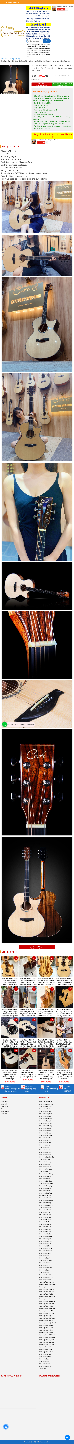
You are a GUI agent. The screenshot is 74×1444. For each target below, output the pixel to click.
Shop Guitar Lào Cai (44, 1140)
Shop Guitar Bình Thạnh (45, 1162)
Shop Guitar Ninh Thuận (45, 1268)
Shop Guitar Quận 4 (44, 1359)
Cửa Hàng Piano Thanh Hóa (47, 1301)
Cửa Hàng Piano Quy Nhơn (46, 1340)
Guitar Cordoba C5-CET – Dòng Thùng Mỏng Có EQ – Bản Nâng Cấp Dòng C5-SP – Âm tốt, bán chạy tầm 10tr (28, 1013)
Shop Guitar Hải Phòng (45, 1118)
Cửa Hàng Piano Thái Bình (46, 1342)
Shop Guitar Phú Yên (45, 1215)
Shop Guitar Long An (45, 1239)
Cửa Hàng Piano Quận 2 (46, 1330)
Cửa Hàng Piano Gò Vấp (46, 1328)
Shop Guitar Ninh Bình (45, 1130)
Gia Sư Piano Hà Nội (45, 1195)
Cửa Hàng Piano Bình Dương (47, 1308)
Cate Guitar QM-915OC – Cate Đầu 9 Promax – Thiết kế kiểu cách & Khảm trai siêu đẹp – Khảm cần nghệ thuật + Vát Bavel (28, 1044)
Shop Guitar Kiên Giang (45, 1234)
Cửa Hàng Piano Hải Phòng (46, 1313)
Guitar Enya (4, 1114)
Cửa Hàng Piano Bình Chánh (47, 1335)
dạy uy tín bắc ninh (39, 52)
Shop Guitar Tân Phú (45, 1207)
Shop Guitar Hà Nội (44, 1109)
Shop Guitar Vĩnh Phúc (45, 1251)
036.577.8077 (67, 1091)
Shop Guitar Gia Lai (44, 1222)
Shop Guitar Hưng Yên (45, 1123)
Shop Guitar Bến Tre (44, 1265)
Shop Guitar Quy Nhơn (45, 1248)
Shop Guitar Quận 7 (44, 1147)
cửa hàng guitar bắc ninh (38, 47)
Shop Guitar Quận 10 (45, 1275)
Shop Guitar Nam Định (45, 1135)
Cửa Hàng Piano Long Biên (46, 1292)
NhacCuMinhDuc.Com (43, 1442)
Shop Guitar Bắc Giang (45, 1106)
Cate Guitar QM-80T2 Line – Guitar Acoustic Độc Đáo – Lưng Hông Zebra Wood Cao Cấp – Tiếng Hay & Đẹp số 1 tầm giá (10, 1075)
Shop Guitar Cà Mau (44, 1191)
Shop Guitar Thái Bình (45, 1138)
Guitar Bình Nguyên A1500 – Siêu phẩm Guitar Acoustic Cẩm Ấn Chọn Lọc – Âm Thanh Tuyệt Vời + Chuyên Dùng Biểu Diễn (10, 1013)
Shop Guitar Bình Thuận (45, 1193)
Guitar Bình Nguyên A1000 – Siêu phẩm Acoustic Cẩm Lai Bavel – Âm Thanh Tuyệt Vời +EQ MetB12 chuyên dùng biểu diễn (64, 982)
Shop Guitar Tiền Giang (45, 1236)
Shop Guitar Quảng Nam (46, 1183)
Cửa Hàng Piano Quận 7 (46, 1316)
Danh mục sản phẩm (12, 2)
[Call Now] (4, 724)
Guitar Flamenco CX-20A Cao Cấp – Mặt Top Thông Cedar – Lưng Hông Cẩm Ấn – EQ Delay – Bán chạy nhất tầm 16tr (64, 1075)
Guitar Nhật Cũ (5, 1104)
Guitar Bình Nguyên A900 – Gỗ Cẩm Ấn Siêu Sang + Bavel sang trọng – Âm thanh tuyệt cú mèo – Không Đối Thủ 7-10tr (28, 982)
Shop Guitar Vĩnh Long (45, 1241)
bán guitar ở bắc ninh (42, 48)
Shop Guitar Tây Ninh (45, 1253)
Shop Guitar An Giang (45, 1231)
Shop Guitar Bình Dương (46, 1174)
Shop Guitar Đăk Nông (45, 1181)
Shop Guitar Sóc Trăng (45, 1260)
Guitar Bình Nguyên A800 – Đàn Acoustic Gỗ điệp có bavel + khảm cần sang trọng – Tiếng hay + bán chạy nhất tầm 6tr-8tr (10, 982)
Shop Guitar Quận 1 (44, 1270)
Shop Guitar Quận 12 (45, 1167)
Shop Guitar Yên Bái (44, 1145)
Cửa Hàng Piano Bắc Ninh (46, 1282)
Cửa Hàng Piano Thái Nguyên (47, 1296)
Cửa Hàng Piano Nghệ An (46, 1352)
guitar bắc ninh (39, 45)
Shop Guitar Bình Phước (46, 1224)
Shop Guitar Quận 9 (44, 1258)
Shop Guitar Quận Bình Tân (46, 1157)
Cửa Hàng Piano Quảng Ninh (47, 1284)
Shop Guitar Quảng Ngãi (46, 1186)
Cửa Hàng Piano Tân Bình (46, 1325)
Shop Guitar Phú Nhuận (45, 1150)
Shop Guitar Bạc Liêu (45, 1354)
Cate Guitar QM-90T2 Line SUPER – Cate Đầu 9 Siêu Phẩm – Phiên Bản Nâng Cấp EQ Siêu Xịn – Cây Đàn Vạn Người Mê (46, 1044)
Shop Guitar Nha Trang (45, 1169)
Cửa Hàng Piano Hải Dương (46, 1299)
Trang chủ (4, 59)
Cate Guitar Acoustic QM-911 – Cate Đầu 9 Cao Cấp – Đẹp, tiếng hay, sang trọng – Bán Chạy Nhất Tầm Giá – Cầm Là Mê (64, 1013)
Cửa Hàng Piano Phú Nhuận (47, 1337)
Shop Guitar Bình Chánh (46, 1205)
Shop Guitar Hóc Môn (45, 1210)
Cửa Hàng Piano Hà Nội (45, 1349)
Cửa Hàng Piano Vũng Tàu (46, 1304)
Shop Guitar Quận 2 (44, 1255)
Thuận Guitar (4, 1106)
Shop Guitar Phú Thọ (45, 1142)
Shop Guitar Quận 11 (45, 1366)
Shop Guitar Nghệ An (45, 1243)
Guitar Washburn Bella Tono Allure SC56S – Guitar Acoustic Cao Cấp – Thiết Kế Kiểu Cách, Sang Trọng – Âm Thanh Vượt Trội (46, 1075)
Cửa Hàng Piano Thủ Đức (46, 1320)
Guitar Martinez (5, 1111)
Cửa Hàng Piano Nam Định (46, 1344)
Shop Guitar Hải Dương (45, 1126)
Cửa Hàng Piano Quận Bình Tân (47, 1323)
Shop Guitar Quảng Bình (46, 1277)
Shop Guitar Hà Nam (45, 1133)
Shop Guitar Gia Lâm (45, 1356)
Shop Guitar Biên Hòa (45, 1176)
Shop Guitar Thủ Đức (45, 1152)
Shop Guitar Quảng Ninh (46, 1104)
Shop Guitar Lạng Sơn (45, 1128)
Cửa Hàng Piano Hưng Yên (46, 1289)
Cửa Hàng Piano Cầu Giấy (46, 1294)
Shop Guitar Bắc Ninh (45, 1198)
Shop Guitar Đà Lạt (44, 1171)
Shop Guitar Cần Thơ (45, 1229)
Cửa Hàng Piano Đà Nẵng (46, 1306)
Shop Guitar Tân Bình (45, 1155)
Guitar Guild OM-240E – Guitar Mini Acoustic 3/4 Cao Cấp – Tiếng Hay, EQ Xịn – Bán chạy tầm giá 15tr (28, 1074)
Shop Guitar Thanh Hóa (45, 1121)
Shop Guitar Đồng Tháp (45, 1227)
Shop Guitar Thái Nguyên (46, 1200)
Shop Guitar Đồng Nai (45, 1219)
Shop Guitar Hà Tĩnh (44, 1246)
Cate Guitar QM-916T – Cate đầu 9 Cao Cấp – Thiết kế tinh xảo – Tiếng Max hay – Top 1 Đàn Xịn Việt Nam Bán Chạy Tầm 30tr (10, 1044)
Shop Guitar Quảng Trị (45, 1280)
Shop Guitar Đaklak (44, 1179)
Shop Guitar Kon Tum (45, 1217)
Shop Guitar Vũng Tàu (45, 1188)
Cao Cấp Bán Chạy (14, 59)
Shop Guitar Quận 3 (44, 1272)
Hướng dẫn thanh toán (45, 1102)
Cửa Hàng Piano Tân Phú (46, 1332)
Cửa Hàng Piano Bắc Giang (46, 1287)
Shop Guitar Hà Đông (45, 1116)
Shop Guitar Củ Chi (44, 1212)
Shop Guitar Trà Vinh (45, 1263)
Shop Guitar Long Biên (45, 1114)
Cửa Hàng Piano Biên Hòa (46, 1311)
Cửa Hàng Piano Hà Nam (46, 1347)
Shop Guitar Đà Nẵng (45, 1203)
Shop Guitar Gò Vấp (44, 1159)
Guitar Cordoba (5, 1109)
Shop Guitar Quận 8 (44, 1164)
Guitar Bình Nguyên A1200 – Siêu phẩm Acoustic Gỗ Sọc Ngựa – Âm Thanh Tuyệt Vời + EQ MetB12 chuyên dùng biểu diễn (46, 982)
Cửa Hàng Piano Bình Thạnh (47, 1318)
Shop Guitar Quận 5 (44, 1361)
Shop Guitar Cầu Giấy (45, 1111)
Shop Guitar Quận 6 (44, 1364)
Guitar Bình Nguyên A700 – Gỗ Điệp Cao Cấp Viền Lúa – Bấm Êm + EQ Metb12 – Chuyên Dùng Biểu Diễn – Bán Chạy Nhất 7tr (46, 1013)
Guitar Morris (4, 1102)
